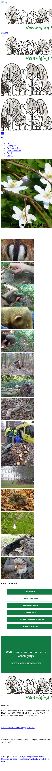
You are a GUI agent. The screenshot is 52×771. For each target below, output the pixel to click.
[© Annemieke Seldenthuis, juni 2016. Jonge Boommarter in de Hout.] (17, 283)
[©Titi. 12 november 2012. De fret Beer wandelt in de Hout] (17, 578)
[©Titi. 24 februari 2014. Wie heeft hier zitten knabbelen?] (17, 465)
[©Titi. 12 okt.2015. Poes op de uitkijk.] (17, 396)
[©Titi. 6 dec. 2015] (17, 374)
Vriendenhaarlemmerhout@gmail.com (18, 727)
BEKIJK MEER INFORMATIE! (26, 663)
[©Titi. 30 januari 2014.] (17, 487)
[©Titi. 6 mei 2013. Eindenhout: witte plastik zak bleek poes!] (17, 533)
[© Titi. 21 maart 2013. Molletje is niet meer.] (17, 555)
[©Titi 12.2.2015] (17, 419)
